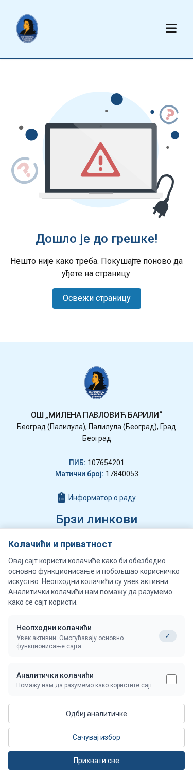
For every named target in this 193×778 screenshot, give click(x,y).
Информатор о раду (102, 497)
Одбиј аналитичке (96, 714)
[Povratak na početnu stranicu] (27, 28)
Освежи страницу (97, 298)
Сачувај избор (96, 737)
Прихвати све (96, 760)
